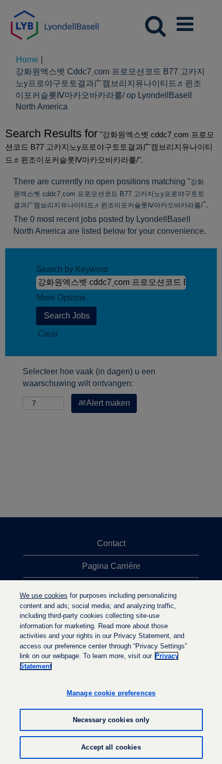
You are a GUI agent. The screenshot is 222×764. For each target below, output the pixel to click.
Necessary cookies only (111, 720)
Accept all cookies (110, 747)
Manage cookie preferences (111, 693)
